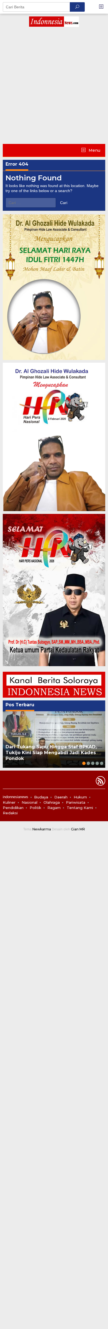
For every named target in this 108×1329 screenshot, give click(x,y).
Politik (35, 807)
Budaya (41, 797)
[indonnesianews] (54, 21)
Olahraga (51, 802)
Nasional (29, 802)
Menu (94, 150)
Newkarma (41, 829)
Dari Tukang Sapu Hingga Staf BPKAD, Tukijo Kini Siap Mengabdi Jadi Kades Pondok (51, 752)
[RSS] (99, 782)
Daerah (61, 797)
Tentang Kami (80, 807)
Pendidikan (13, 807)
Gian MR (78, 829)
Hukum (80, 797)
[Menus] (103, 7)
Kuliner (9, 802)
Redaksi (10, 813)
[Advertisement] (54, 87)
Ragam (54, 807)
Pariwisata (75, 802)
